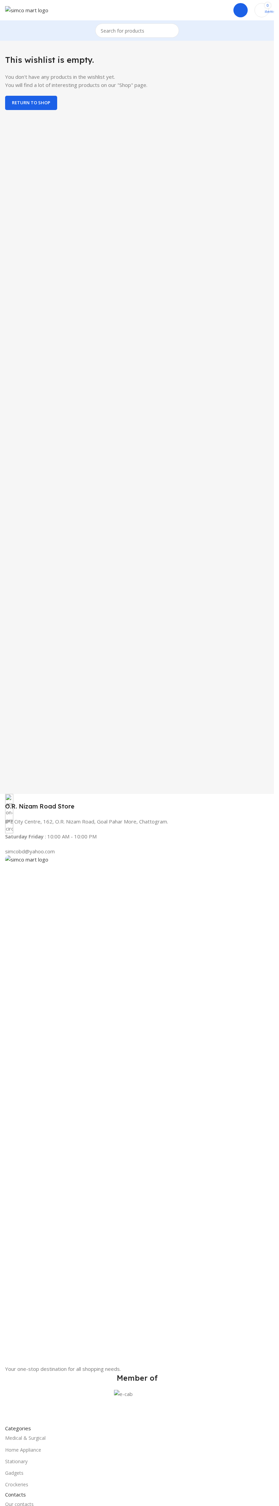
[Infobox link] (137, 802)
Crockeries (16, 1484)
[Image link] (137, 1109)
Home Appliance (23, 1450)
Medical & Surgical (25, 1438)
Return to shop (31, 102)
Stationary (16, 1461)
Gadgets (14, 1473)
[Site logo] (26, 9)
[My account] (240, 10)
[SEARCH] (172, 30)
